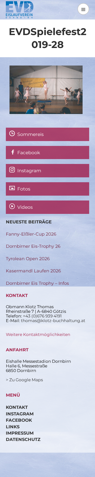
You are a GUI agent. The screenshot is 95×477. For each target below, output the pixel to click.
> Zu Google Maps (24, 379)
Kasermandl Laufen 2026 (33, 270)
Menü (83, 9)
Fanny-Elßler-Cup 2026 (31, 234)
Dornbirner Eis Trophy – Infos (37, 283)
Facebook (19, 420)
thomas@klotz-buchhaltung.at (53, 320)
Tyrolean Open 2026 (28, 258)
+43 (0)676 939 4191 (42, 316)
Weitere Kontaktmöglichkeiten (38, 334)
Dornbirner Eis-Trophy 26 (33, 246)
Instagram (20, 413)
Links (12, 426)
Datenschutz (23, 439)
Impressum (20, 433)
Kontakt (17, 407)
